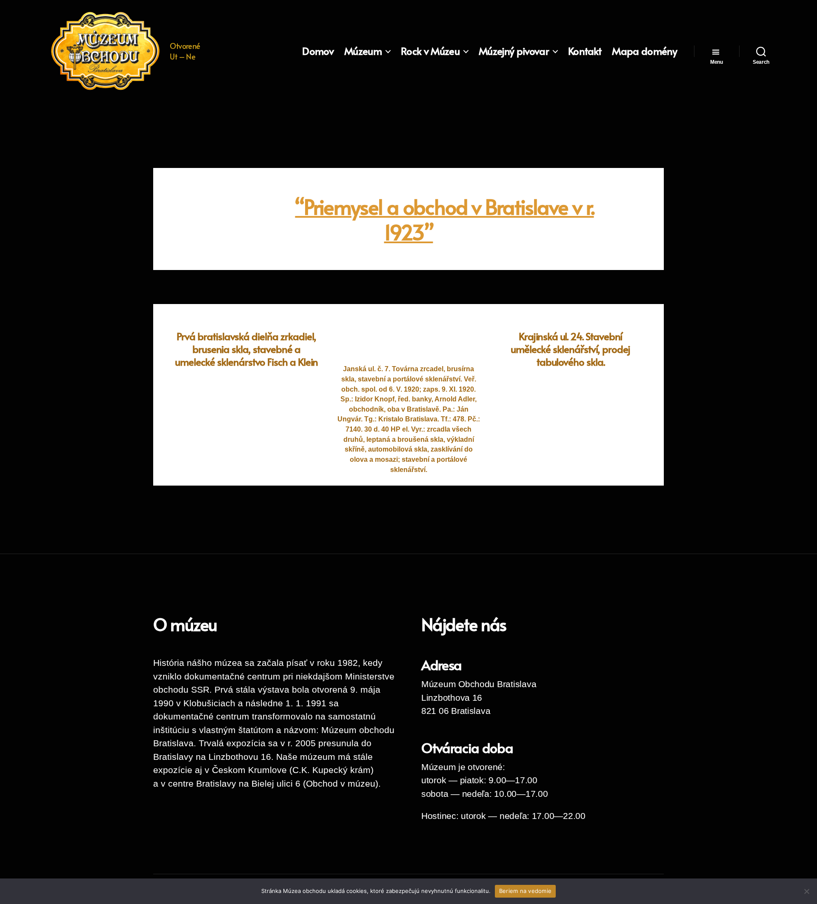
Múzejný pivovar (514, 51)
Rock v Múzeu (430, 51)
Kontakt (584, 51)
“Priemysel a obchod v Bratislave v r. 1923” (444, 219)
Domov (318, 51)
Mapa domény (644, 51)
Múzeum (363, 51)
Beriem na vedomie (525, 890)
